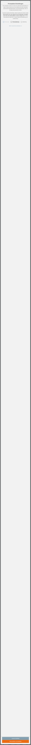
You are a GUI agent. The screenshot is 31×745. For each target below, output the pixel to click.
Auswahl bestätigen (15, 738)
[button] (15, 26)
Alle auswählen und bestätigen (15, 741)
